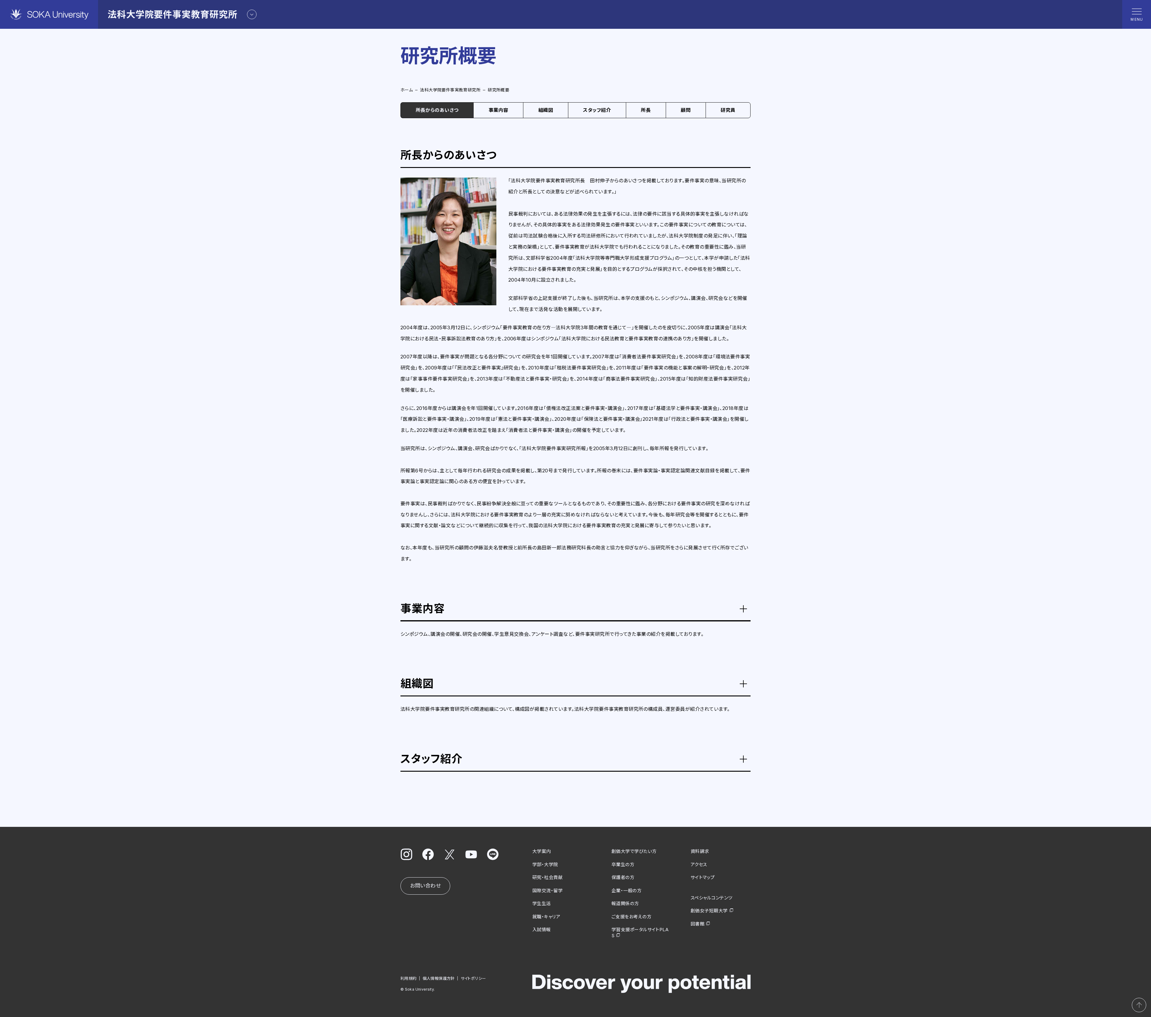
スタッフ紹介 (597, 110)
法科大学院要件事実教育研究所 (450, 89)
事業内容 (498, 110)
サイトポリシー (473, 978)
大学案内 (541, 851)
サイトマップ (703, 877)
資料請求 (700, 851)
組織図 (545, 110)
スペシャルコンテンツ (712, 898)
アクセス (699, 864)
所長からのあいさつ (437, 110)
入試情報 (541, 929)
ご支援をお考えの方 (631, 917)
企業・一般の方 (626, 890)
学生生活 (541, 903)
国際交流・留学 (547, 890)
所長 (646, 110)
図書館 (697, 924)
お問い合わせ (425, 886)
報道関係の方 (625, 903)
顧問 (686, 110)
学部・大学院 (545, 864)
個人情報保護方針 (439, 978)
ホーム (406, 89)
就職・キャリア (546, 917)
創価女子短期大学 (709, 911)
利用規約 (408, 978)
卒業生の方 (622, 864)
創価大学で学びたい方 (634, 851)
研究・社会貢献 (547, 877)
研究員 (728, 110)
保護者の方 (622, 877)
